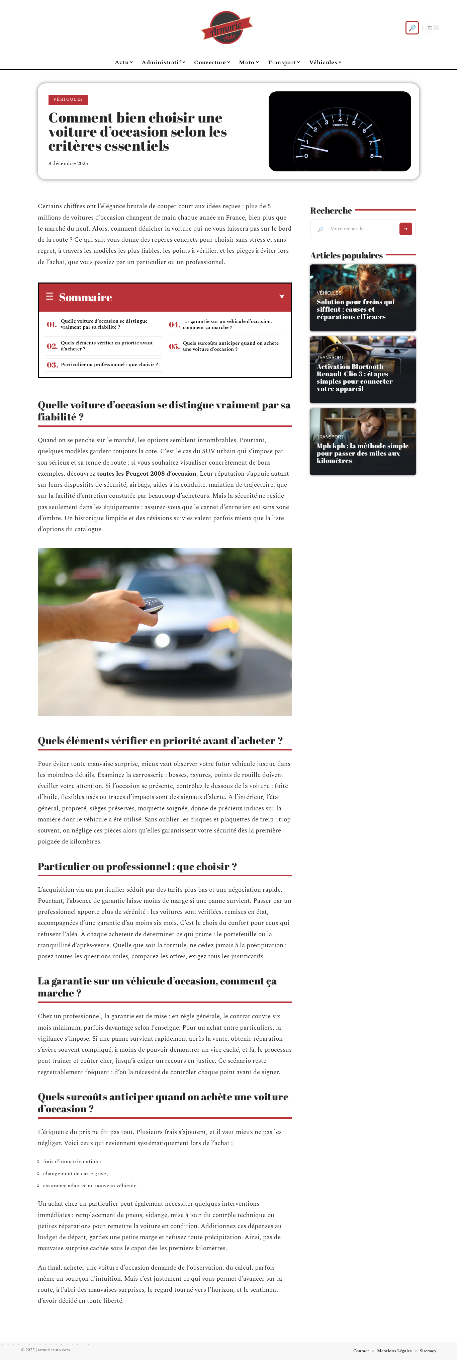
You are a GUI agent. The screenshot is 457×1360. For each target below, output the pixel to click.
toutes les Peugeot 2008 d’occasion (146, 474)
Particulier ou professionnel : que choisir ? (109, 365)
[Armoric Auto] (228, 28)
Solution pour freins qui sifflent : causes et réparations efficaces (355, 309)
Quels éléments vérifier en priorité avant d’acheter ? (107, 346)
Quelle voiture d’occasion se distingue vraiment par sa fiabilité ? (104, 324)
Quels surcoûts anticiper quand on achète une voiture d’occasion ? (231, 346)
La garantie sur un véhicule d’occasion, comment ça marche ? (227, 324)
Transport (330, 357)
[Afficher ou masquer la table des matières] (198, 297)
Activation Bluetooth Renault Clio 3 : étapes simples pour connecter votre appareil (355, 377)
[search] (412, 27)
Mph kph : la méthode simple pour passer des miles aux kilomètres (363, 453)
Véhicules (68, 99)
